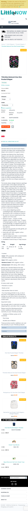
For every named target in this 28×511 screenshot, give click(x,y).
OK (19, 7)
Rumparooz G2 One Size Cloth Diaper (14, 392)
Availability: (4, 120)
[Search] (26, 19)
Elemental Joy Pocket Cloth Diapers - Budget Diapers (14, 413)
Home (3, 44)
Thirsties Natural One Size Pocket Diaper (14, 372)
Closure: (3, 96)
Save (3, 136)
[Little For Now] (14, 13)
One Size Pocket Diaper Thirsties (14, 353)
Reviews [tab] (4, 327)
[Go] (26, 478)
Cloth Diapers (10, 44)
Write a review (5, 85)
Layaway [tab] (4, 331)
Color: (3, 102)
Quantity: (4, 123)
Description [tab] (5, 145)
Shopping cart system (7, 507)
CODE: (3, 117)
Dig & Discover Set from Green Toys (14, 462)
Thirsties (4, 82)
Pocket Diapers (20, 44)
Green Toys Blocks (14, 445)
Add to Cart (6, 126)
